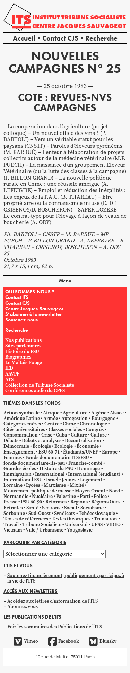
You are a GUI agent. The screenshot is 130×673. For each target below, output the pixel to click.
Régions (79, 502)
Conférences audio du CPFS (35, 390)
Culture (79, 435)
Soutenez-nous (21, 320)
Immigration (17, 474)
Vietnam (12, 530)
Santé (32, 507)
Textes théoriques (71, 519)
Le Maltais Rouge (23, 362)
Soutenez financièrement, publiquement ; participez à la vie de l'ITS (65, 578)
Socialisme (92, 507)
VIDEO (113, 524)
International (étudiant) (94, 474)
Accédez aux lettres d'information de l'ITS (52, 601)
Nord (114, 491)
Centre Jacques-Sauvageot (34, 308)
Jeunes (69, 479)
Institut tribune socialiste (79, 17)
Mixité (77, 485)
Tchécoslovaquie (97, 513)
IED (9, 368)
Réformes (56, 502)
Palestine (66, 496)
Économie (88, 446)
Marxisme (55, 485)
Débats (10, 440)
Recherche (101, 38)
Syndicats (64, 513)
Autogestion (74, 418)
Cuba (61, 435)
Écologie (42, 446)
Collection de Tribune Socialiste (39, 385)
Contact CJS (60, 38)
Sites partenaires (23, 346)
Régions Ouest (106, 502)
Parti (85, 496)
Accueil (24, 38)
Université (76, 524)
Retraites (13, 507)
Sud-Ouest (39, 513)
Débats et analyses (41, 440)
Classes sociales (65, 429)
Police (100, 496)
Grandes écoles (19, 468)
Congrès (95, 429)
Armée (50, 418)
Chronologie (93, 424)
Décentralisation (83, 440)
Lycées (33, 485)
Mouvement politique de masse (37, 491)
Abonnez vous (22, 606)
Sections (51, 507)
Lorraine (13, 485)
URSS (97, 524)
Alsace (117, 412)
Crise (46, 435)
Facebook (68, 641)
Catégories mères (22, 424)
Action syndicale (21, 412)
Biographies (18, 357)
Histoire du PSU (22, 351)
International (49, 474)
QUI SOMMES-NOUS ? (29, 291)
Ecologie (63, 446)
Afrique (51, 412)
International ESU (23, 479)
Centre (51, 424)
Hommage (88, 468)
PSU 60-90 (31, 502)
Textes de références (25, 519)
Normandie (15, 496)
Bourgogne (103, 418)
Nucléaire (42, 496)
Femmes (12, 457)
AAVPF (12, 374)
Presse (10, 502)
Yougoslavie (80, 530)
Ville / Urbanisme (44, 530)
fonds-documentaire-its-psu (34, 463)
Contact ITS (16, 297)
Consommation (20, 435)
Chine (69, 424)
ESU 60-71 (49, 452)
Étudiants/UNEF (80, 452)
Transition (105, 519)
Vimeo (31, 641)
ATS (9, 379)
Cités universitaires (24, 429)
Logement (91, 479)
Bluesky (107, 641)
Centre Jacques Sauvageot (79, 26)
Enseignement (19, 452)
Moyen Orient (90, 491)
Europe (110, 452)
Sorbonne (14, 513)
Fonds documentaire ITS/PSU (57, 457)
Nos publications (23, 340)
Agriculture (75, 412)
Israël (52, 479)
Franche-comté (85, 463)
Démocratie (16, 446)
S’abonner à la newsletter (33, 314)
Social (70, 507)
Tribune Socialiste (41, 524)
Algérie (98, 412)
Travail (11, 524)
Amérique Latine (21, 418)
